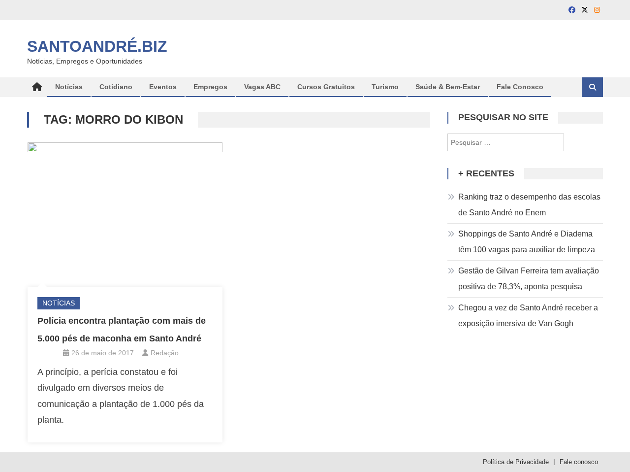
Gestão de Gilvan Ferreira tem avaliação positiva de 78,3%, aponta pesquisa (528, 279)
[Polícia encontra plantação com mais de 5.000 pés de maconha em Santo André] (125, 212)
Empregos (210, 87)
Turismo (385, 87)
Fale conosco (579, 462)
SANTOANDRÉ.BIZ (97, 46)
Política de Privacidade (516, 462)
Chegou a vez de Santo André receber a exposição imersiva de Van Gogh (528, 315)
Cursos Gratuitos (326, 87)
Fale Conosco (520, 87)
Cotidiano (115, 87)
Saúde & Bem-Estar (447, 87)
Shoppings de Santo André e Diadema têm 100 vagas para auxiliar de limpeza (526, 242)
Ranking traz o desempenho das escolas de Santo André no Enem (529, 205)
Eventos (163, 87)
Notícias (69, 87)
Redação (165, 353)
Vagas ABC (262, 87)
